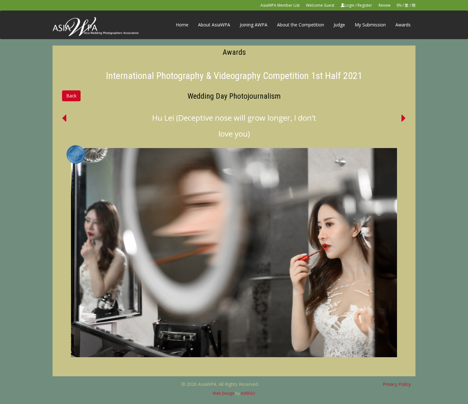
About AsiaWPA (214, 25)
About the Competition (300, 25)
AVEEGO (248, 393)
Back (71, 96)
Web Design (223, 393)
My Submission (370, 25)
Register (365, 5)
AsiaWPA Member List (280, 5)
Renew (384, 5)
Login (349, 5)
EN (399, 5)
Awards (403, 25)
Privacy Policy (397, 384)
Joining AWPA (253, 25)
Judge (339, 25)
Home (182, 25)
